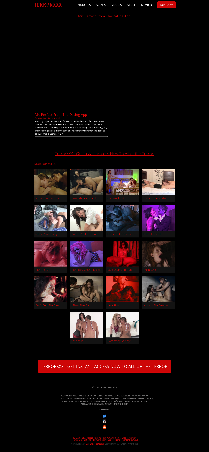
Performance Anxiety (47, 198)
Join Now (166, 5)
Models (116, 5)
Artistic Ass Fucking (46, 234)
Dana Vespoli (54, 118)
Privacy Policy (99, 439)
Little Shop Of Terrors (119, 269)
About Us (84, 5)
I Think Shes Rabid (81, 305)
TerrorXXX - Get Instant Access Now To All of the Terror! (104, 153)
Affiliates (86, 404)
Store (131, 5)
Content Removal (130, 439)
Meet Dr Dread (152, 234)
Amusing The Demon (155, 305)
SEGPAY (150, 398)
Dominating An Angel (119, 341)
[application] (104, 66)
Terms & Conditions (81, 439)
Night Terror (42, 269)
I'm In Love (149, 269)
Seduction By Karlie (154, 198)
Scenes (101, 5)
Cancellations (114, 439)
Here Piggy (113, 305)
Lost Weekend (115, 198)
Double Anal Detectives (85, 234)
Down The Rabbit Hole (84, 198)
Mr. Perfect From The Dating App (126, 234)
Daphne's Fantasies (95, 443)
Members (147, 5)
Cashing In (77, 341)
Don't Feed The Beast (47, 305)
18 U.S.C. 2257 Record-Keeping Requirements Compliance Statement (104, 437)
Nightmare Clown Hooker (86, 269)
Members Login (140, 395)
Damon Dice (40, 118)
